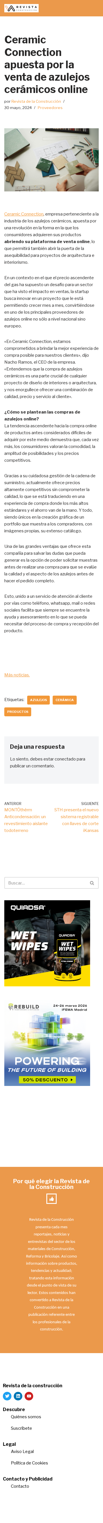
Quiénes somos (26, 1416)
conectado (65, 759)
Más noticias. (17, 675)
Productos (17, 712)
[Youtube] (29, 1396)
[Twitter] (7, 1396)
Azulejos (38, 700)
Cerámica (65, 700)
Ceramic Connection (23, 214)
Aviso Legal (22, 1451)
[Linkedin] (18, 1396)
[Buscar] (92, 883)
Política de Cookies (29, 1463)
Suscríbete (22, 1428)
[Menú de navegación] (92, 8)
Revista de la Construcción (36, 101)
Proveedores (50, 107)
